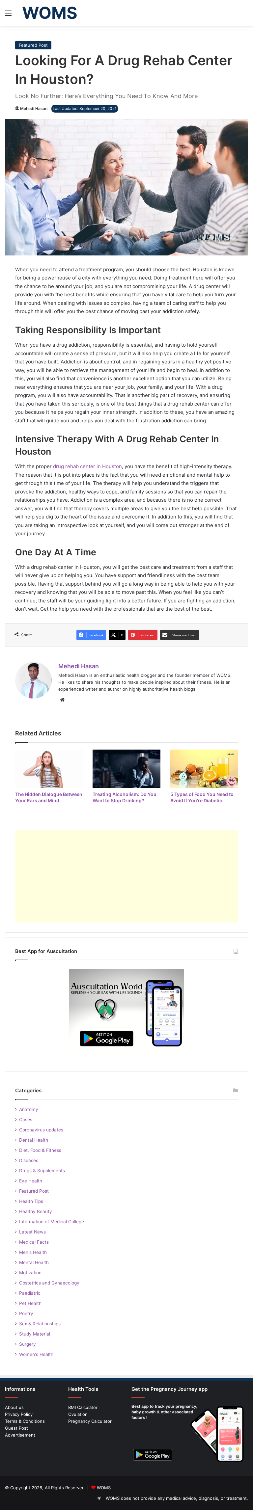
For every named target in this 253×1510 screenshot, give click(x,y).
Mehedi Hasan (33, 108)
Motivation (30, 1272)
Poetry (26, 1313)
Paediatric (30, 1293)
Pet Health (30, 1303)
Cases (25, 1119)
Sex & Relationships (40, 1323)
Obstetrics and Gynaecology (49, 1282)
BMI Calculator (83, 1407)
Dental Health (33, 1140)
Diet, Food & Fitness (40, 1150)
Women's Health (36, 1354)
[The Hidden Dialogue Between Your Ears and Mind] (49, 768)
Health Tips (31, 1201)
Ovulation (78, 1414)
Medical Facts (34, 1242)
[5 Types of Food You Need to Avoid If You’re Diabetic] (204, 769)
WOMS (104, 1487)
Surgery (27, 1344)
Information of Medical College (51, 1221)
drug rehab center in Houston (87, 466)
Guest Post (16, 1428)
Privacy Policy (19, 1414)
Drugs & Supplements (42, 1170)
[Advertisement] (126, 876)
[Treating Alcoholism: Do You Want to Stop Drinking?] (126, 769)
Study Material (34, 1334)
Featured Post (33, 45)
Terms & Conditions (25, 1421)
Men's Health (33, 1252)
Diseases (28, 1160)
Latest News (32, 1231)
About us (14, 1407)
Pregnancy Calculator (90, 1421)
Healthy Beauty (35, 1211)
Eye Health (30, 1180)
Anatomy (28, 1109)
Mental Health (34, 1262)
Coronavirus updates (41, 1129)
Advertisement (20, 1435)
